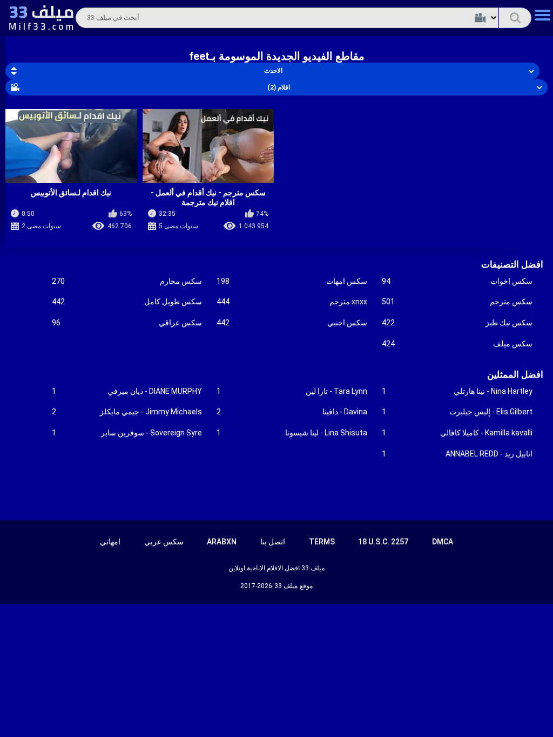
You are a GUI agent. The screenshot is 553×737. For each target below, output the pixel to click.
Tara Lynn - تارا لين (292, 391)
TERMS (322, 541)
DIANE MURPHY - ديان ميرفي (127, 391)
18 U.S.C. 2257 (383, 541)
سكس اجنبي (292, 322)
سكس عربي (164, 541)
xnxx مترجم (292, 301)
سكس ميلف (457, 343)
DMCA (442, 541)
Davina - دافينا (292, 411)
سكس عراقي (127, 322)
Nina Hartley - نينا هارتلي (457, 391)
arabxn (222, 541)
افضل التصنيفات (512, 264)
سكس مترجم (457, 301)
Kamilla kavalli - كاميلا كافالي (457, 432)
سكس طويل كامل (127, 301)
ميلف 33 (286, 586)
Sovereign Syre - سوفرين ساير (127, 432)
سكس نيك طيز (457, 322)
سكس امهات (292, 281)
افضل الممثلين (515, 374)
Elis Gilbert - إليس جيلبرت (457, 411)
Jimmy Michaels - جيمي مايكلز (127, 411)
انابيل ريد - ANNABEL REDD (457, 453)
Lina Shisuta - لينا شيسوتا (292, 432)
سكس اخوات (457, 281)
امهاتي (110, 541)
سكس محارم (127, 281)
